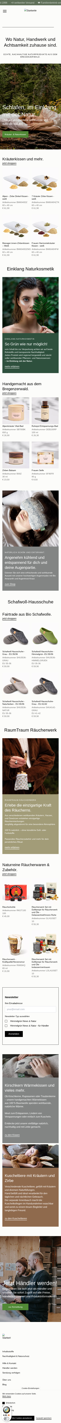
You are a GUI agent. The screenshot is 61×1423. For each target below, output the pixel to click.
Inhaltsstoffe (8, 1351)
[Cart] (57, 11)
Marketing (10, 1410)
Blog (4, 1384)
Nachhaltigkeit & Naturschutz (15, 1356)
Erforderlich (10, 1403)
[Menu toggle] (4, 11)
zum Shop (10, 584)
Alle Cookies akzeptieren (22, 1418)
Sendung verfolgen (11, 1373)
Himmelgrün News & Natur (23, 1021)
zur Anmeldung (15, 1307)
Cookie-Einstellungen (30, 1388)
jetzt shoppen (9, 163)
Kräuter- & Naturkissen (15, 134)
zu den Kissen (12, 1135)
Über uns (6, 1380)
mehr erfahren (12, 366)
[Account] (51, 11)
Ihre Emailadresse (14, 1003)
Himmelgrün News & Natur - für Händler (29, 1025)
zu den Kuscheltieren (16, 1218)
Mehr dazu (6, 1396)
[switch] (6, 1418)
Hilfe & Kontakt (9, 1363)
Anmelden (13, 1034)
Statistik (9, 1407)
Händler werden (9, 1368)
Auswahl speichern (44, 1418)
